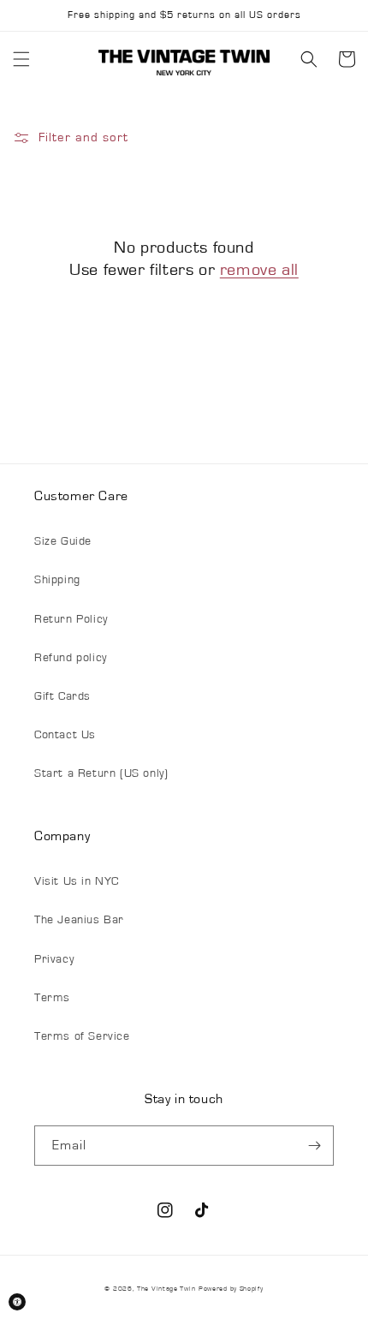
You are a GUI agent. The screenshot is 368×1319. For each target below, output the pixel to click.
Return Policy (71, 619)
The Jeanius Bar (79, 920)
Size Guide (63, 541)
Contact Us (65, 735)
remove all (259, 269)
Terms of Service (82, 1036)
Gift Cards (62, 696)
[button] (21, 59)
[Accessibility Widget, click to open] (17, 1301)
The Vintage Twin (166, 1288)
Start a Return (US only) (101, 773)
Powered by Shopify (231, 1288)
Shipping (57, 580)
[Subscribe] (314, 1145)
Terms (52, 998)
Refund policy (70, 658)
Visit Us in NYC (76, 881)
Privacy (54, 959)
